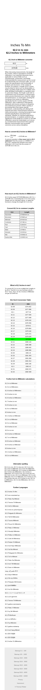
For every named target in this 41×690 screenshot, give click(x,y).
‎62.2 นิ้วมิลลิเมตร (10, 615)
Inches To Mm (20, 45)
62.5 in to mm (9, 430)
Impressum (20, 683)
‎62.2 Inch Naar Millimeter (13, 546)
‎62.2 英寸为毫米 (10, 633)
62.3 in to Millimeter (11, 423)
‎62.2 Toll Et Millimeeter (12, 517)
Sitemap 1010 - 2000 (20, 658)
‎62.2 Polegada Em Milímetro (14, 553)
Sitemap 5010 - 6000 (20, 672)
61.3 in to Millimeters (11, 387)
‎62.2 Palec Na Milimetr (12, 499)
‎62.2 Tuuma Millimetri (12, 520)
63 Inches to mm (10, 448)
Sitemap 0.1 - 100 (20, 651)
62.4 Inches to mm (11, 426)
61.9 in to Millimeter (11, 408)
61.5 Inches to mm (11, 394)
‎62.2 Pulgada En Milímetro (13, 513)
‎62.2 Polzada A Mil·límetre (13, 582)
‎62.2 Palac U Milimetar (12, 528)
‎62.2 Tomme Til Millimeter (13, 600)
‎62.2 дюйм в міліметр (12, 626)
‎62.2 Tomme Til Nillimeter (13, 502)
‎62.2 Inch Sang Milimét (12, 630)
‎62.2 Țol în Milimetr (11, 556)
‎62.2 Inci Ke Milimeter (12, 589)
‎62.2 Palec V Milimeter (12, 607)
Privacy (20, 679)
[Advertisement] (20, 20)
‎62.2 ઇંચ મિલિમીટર (10, 619)
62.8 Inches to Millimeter (12, 441)
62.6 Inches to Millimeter (12, 434)
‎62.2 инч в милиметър (12, 495)
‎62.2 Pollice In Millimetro (12, 535)
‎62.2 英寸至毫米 (10, 637)
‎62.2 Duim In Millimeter (12, 567)
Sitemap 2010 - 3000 (20, 661)
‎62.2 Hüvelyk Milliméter (12, 531)
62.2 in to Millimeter (11, 419)
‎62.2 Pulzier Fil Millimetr (12, 542)
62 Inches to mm (10, 412)
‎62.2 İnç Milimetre (10, 623)
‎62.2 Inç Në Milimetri (11, 611)
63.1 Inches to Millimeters (13, 452)
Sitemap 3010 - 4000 (20, 665)
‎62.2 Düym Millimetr (11, 574)
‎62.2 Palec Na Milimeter (12, 560)
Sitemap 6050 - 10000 (21, 676)
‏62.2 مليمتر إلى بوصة (11, 571)
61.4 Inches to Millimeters (13, 390)
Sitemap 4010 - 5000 (20, 669)
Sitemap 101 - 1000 (20, 654)
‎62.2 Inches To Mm (11, 491)
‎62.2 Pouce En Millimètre (13, 524)
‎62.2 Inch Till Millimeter (12, 564)
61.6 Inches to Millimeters (13, 398)
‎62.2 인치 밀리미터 (11, 596)
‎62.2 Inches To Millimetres (13, 641)
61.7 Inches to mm (11, 401)
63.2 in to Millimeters (11, 455)
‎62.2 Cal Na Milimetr (11, 549)
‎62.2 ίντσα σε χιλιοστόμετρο (13, 509)
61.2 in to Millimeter (11, 383)
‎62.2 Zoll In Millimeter (12, 506)
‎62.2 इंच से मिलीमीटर (10, 585)
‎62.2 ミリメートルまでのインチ (15, 593)
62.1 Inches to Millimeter (12, 416)
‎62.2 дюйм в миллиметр (13, 604)
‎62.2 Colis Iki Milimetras (12, 538)
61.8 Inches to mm (11, 405)
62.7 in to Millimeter (11, 437)
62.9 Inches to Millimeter (12, 444)
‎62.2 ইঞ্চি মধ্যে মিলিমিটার (11, 578)
